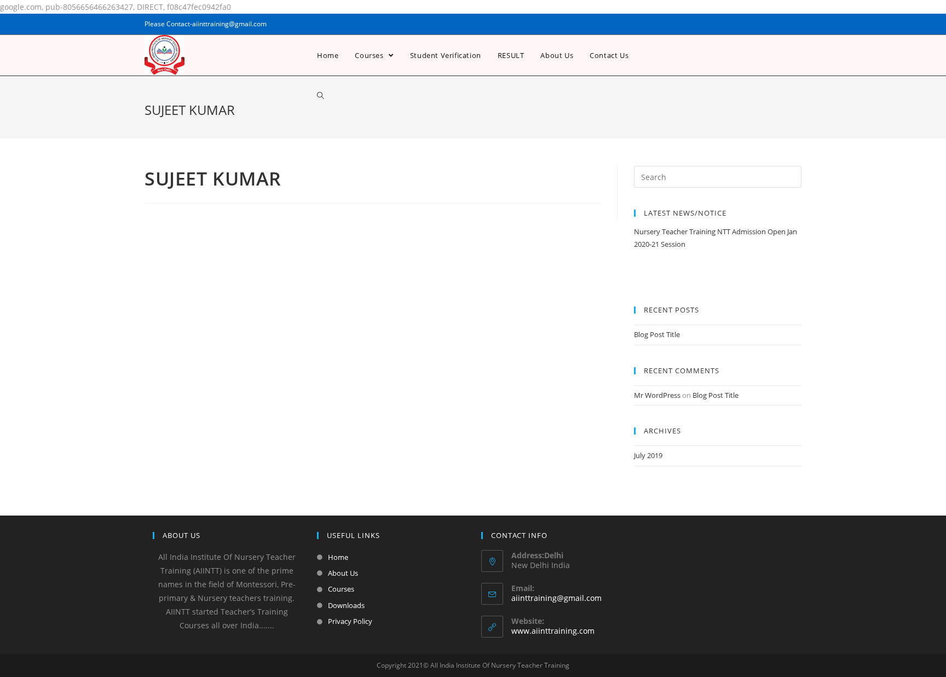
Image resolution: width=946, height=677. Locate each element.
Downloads (346, 605)
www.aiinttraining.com (553, 631)
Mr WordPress (657, 395)
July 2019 (648, 455)
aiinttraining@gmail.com (556, 598)
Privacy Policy (350, 621)
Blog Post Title (657, 334)
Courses (341, 589)
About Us (343, 573)
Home (338, 557)
